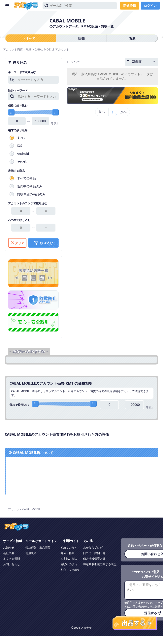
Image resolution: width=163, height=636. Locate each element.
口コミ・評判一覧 (94, 553)
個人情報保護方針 (94, 558)
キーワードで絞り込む (22, 72)
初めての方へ (68, 547)
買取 (132, 38)
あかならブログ (93, 547)
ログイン (150, 5)
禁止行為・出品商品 (37, 547)
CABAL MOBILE (44, 49)
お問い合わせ (11, 564)
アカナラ (13, 509)
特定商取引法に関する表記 (99, 564)
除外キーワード (18, 90)
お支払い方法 (68, 558)
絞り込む (46, 243)
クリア (19, 243)
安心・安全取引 (70, 570)
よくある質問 (11, 558)
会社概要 (8, 553)
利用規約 (31, 553)
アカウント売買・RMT (17, 49)
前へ (102, 112)
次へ (123, 112)
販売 (81, 38)
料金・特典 (67, 553)
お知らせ (8, 547)
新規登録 (129, 5)
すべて (30, 38)
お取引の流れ (68, 564)
